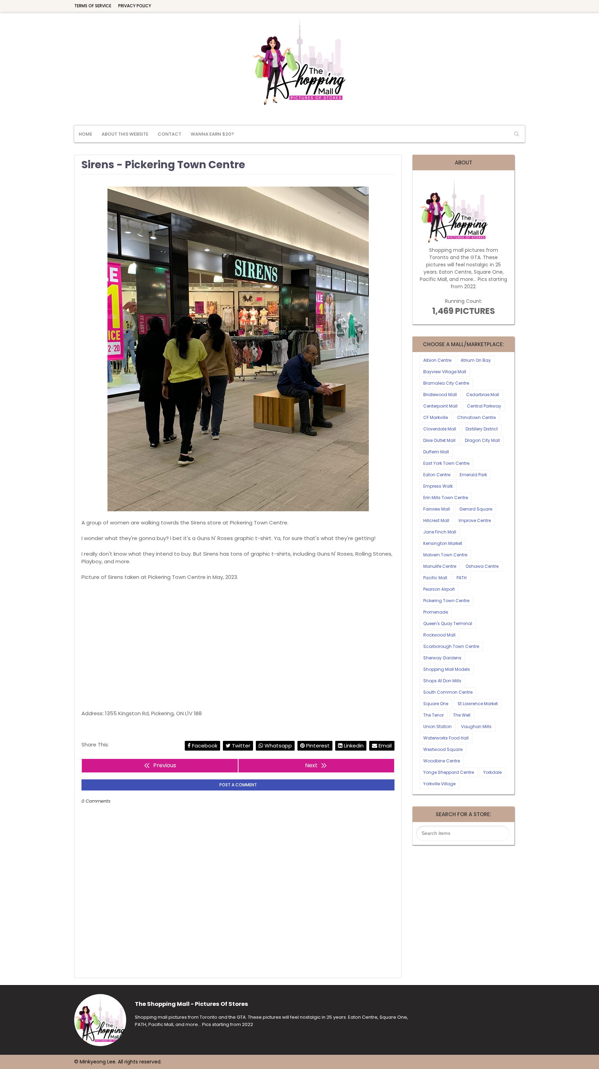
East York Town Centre (446, 463)
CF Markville (435, 417)
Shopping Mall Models (446, 669)
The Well (461, 715)
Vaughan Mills (476, 726)
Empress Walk (438, 486)
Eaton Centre (436, 475)
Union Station (437, 726)
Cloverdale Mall (439, 429)
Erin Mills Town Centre (445, 498)
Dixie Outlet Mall (439, 440)
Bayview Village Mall (444, 372)
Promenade (435, 612)
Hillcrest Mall (436, 520)
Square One (435, 704)
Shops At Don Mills (442, 681)
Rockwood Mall (439, 635)
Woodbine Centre (441, 761)
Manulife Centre (439, 566)
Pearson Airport (439, 589)
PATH (462, 578)
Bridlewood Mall (440, 394)
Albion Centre (437, 360)
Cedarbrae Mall (482, 394)
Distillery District (482, 429)
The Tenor (433, 715)
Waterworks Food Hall (446, 738)
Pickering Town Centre (446, 601)
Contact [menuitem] (169, 134)
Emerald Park (473, 475)
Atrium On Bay (476, 360)
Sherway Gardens (442, 658)
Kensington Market (442, 543)
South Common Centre (447, 692)
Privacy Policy (134, 6)
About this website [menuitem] (125, 134)
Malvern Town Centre (445, 555)
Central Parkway (484, 406)
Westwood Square (442, 749)
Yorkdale (492, 772)
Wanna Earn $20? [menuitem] (212, 134)
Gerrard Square (475, 509)
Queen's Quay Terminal (447, 623)
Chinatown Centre (476, 417)
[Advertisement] (237, 645)
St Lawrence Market (478, 704)
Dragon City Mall (482, 440)
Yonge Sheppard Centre (448, 772)
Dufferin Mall (436, 452)
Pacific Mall (435, 578)
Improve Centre (475, 520)
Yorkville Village (439, 784)
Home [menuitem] (85, 134)
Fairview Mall (436, 509)
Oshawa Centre (482, 566)
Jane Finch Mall (439, 532)
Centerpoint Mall (440, 406)
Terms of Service (92, 6)
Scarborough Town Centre (451, 646)
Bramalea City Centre (446, 383)
